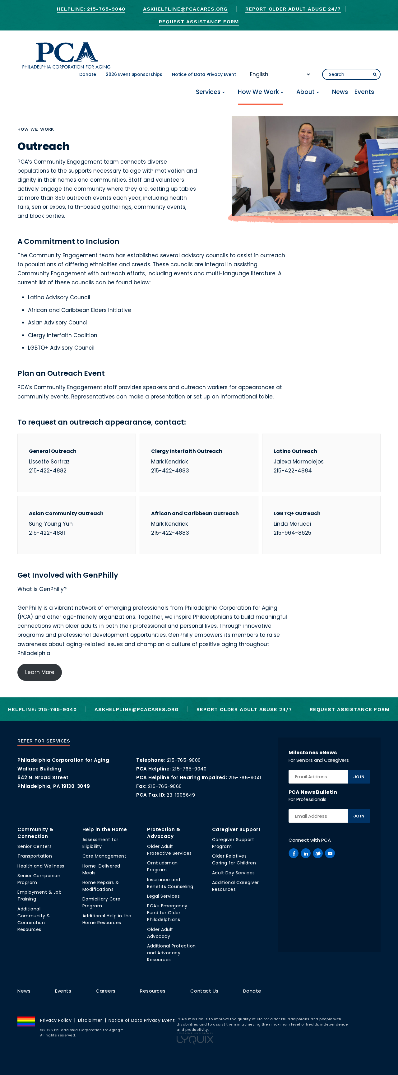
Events (364, 92)
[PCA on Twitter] (318, 853)
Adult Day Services (233, 873)
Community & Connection (35, 833)
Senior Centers (34, 846)
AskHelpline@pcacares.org (185, 9)
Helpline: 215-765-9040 (91, 9)
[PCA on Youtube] (330, 853)
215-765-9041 (245, 777)
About (305, 92)
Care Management (104, 856)
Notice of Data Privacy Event (204, 74)
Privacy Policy (56, 1020)
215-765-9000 (184, 760)
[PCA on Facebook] (293, 853)
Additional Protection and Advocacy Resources (171, 953)
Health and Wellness (40, 866)
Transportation (34, 856)
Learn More (39, 672)
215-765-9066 (165, 786)
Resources (153, 991)
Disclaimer (90, 1020)
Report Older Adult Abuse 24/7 (293, 9)
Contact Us (204, 991)
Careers (106, 991)
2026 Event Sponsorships (134, 74)
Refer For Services (43, 741)
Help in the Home (104, 829)
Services (208, 92)
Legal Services (163, 896)
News (340, 92)
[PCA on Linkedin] (306, 853)
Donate (87, 74)
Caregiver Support (236, 829)
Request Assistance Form (199, 22)
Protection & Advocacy (163, 833)
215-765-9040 (189, 769)
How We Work (258, 92)
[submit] (374, 74)
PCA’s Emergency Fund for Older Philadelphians (167, 913)
